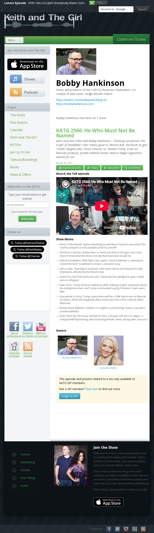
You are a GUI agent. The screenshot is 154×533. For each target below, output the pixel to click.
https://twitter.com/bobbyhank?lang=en (81, 100)
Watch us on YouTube (41, 326)
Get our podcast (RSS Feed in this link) (27, 92)
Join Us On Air (20, 152)
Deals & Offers (20, 175)
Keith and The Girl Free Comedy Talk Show (43, 21)
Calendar (16, 130)
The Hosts (17, 115)
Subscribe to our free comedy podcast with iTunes (27, 79)
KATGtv (15, 145)
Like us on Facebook (14, 326)
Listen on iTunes (131, 39)
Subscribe (113, 167)
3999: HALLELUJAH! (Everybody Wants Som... (57, 3)
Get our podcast (27, 354)
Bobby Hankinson (72, 357)
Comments (134, 167)
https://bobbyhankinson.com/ (75, 104)
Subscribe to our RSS (143, 529)
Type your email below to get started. (27, 196)
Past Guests (18, 122)
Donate (25, 470)
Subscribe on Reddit (14, 346)
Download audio (71, 167)
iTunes (94, 167)
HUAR (24, 486)
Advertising (27, 462)
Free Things (28, 478)
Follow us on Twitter (28, 326)
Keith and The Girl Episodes (23, 138)
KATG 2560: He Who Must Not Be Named (95, 133)
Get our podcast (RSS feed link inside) (28, 346)
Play (98, 3)
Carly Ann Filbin (108, 367)
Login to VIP (70, 396)
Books (14, 167)
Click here (91, 389)
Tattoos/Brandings (23, 160)
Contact (25, 454)
